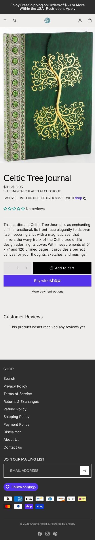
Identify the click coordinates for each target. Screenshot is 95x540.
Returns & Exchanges (21, 401)
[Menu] (5, 20)
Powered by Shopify (62, 523)
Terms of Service (18, 394)
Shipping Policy (16, 417)
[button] (15, 208)
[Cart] (90, 20)
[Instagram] (47, 533)
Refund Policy (15, 409)
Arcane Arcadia (39, 523)
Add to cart (64, 268)
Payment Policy (16, 424)
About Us (11, 439)
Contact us (13, 447)
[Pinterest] (55, 533)
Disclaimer (12, 432)
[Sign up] (84, 471)
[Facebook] (39, 533)
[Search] (14, 20)
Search (9, 378)
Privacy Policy (15, 386)
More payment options (47, 291)
